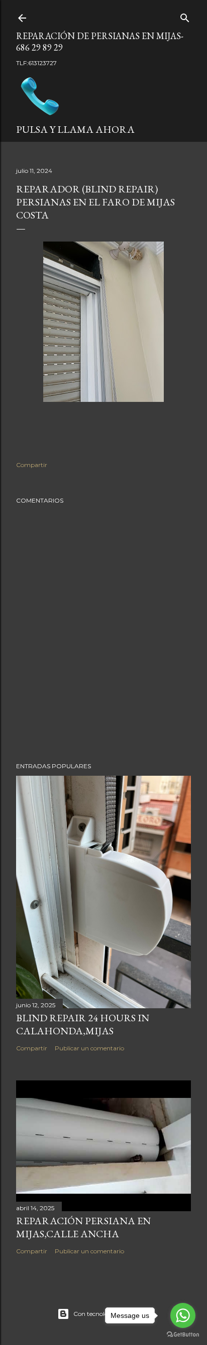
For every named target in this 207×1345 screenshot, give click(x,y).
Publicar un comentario (89, 1048)
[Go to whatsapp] (182, 1315)
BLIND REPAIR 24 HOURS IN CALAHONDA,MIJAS (82, 1024)
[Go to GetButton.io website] (183, 1334)
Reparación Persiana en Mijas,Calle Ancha (83, 1227)
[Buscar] (185, 16)
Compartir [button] (31, 465)
